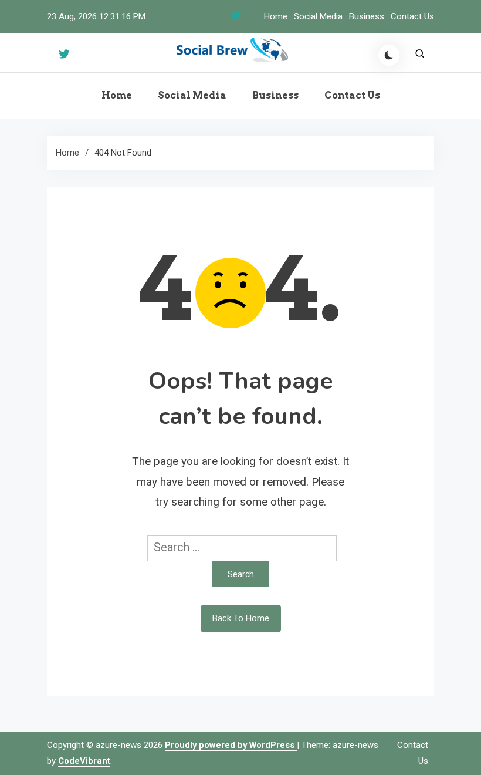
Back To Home (240, 618)
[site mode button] (388, 55)
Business (366, 16)
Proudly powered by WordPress (231, 745)
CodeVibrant (84, 761)
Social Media (318, 16)
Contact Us (412, 16)
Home (275, 16)
